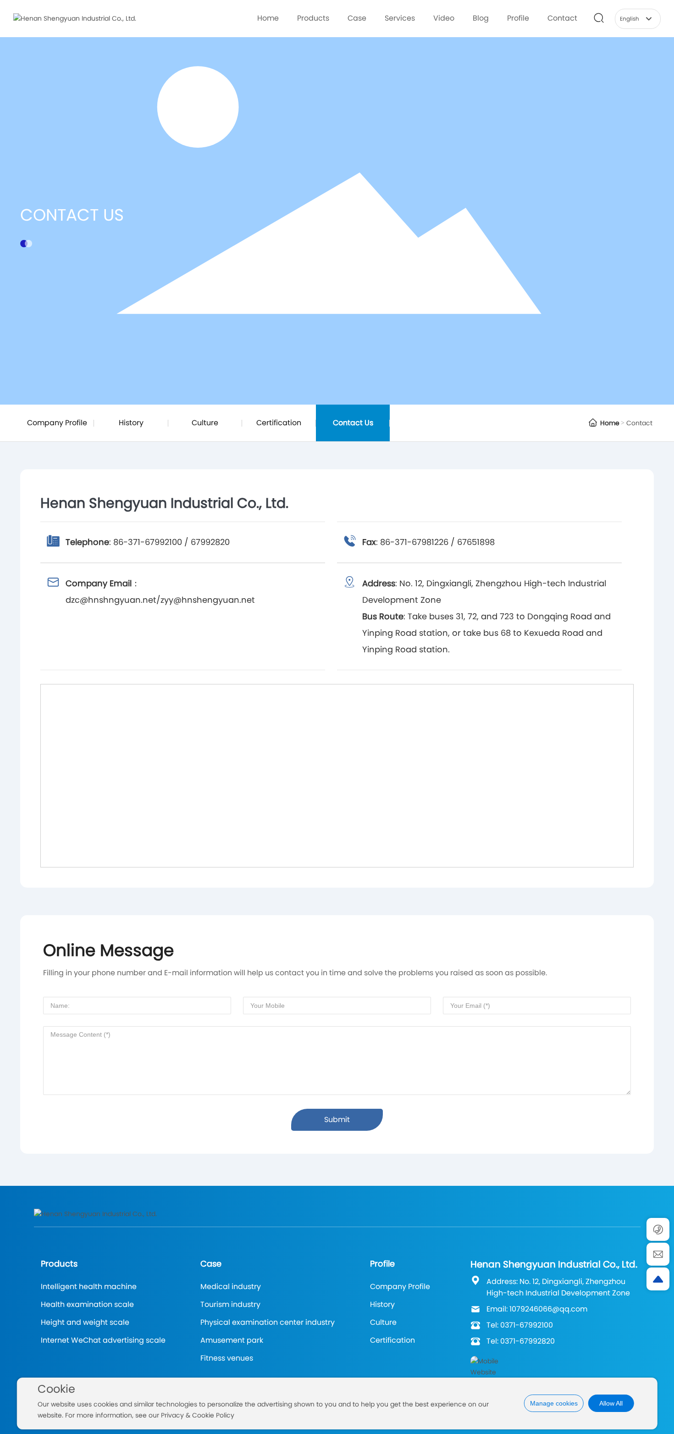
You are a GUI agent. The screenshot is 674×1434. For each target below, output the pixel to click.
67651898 (476, 542)
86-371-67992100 (147, 542)
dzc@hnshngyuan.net (111, 600)
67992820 (210, 542)
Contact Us (72, 215)
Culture (205, 422)
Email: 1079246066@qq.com (536, 1309)
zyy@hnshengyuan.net (207, 600)
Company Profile (57, 422)
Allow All (611, 1403)
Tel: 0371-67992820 (520, 1341)
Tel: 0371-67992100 (519, 1325)
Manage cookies (554, 1403)
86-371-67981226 (414, 542)
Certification (278, 422)
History (131, 422)
